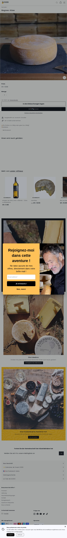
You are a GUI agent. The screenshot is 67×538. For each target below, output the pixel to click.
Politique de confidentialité (14, 531)
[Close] (65, 526)
